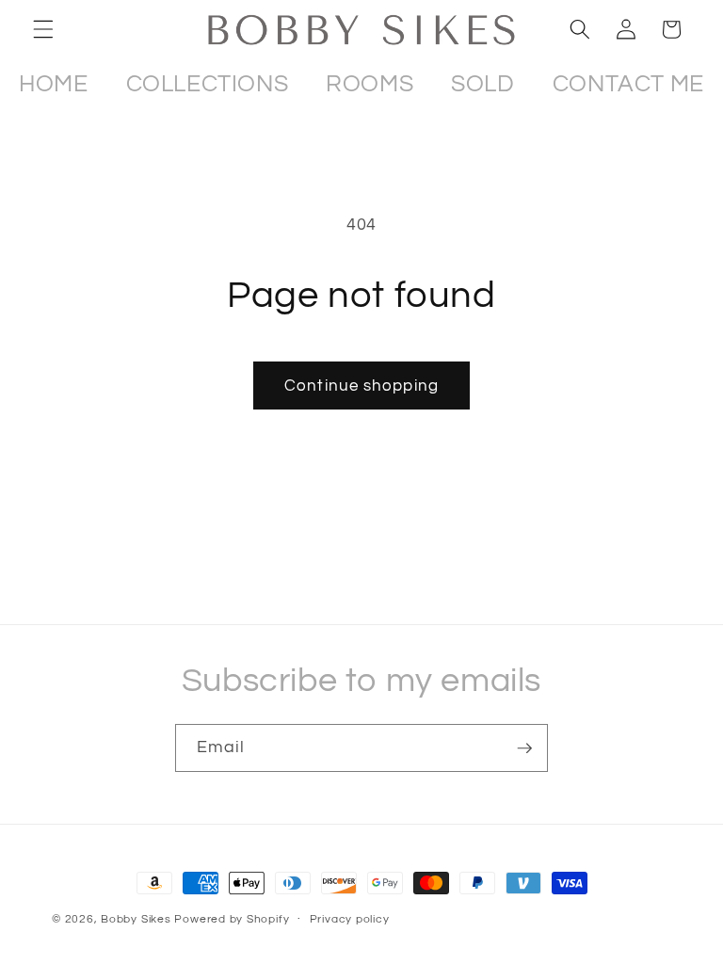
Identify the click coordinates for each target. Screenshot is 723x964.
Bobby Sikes (135, 919)
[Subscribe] (524, 748)
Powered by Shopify (231, 919)
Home (53, 84)
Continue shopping (361, 386)
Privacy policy (350, 919)
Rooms (369, 84)
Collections (207, 84)
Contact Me (628, 84)
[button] (43, 29)
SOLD (482, 84)
